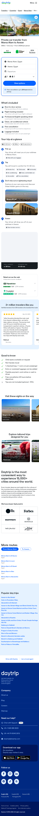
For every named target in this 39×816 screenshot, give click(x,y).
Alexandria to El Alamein (9, 603)
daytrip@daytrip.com (12, 739)
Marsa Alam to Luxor (8, 561)
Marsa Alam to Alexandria (9, 577)
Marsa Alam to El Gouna (9, 556)
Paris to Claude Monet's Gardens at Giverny (15, 628)
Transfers (4, 10)
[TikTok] (10, 781)
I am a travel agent (27, 659)
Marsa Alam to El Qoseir (9, 566)
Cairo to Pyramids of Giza (9, 600)
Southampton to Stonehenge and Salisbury (15, 641)
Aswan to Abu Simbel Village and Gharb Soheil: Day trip (19, 605)
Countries (13, 10)
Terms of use (5, 805)
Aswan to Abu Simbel (8, 597)
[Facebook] (3, 774)
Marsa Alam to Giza (7, 571)
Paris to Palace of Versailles (10, 644)
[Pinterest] (3, 781)
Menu (32, 3)
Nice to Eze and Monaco (9, 633)
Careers (4, 706)
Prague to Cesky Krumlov (9, 630)
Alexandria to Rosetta (8, 618)
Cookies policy (14, 805)
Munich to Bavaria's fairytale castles (13, 636)
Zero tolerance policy (24, 808)
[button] (16, 328)
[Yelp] (16, 781)
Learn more (5, 419)
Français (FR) (5, 796)
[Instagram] (10, 774)
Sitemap (4, 711)
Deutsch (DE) (26, 794)
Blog (3, 700)
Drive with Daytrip (12, 659)
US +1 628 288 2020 (11, 728)
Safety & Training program (8, 808)
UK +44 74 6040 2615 (12, 733)
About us (4, 695)
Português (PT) (16, 796)
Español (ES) (15, 794)
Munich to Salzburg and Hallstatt (12, 639)
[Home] (6, 3)
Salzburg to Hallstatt (8, 625)
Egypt (20, 10)
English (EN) (4, 794)
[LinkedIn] (16, 774)
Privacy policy (24, 805)
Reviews (32, 52)
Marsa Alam (28, 10)
